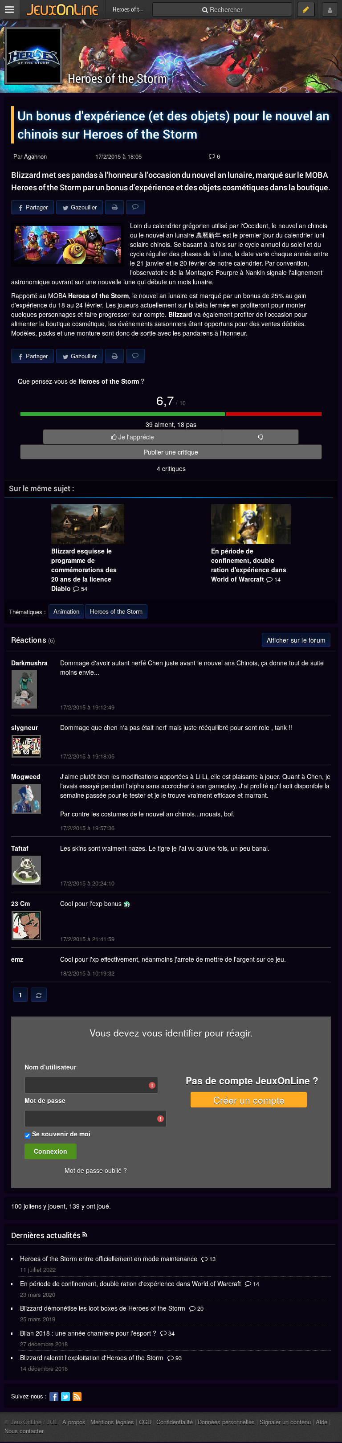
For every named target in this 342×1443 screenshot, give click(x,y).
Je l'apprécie (135, 436)
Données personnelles (226, 1422)
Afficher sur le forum (296, 639)
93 (178, 1357)
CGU (145, 1422)
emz (17, 959)
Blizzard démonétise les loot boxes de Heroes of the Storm (102, 1308)
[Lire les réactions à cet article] (135, 207)
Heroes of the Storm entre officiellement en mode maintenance (108, 1258)
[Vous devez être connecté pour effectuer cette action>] (260, 436)
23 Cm (20, 903)
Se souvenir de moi (61, 1133)
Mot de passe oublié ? (96, 1170)
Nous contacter (24, 1431)
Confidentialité (174, 1422)
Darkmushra (29, 662)
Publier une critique (171, 451)
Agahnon (35, 156)
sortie (148, 332)
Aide (321, 1422)
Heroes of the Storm (117, 78)
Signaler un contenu (285, 1422)
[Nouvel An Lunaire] (67, 245)
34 (171, 1333)
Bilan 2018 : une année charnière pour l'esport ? (88, 1332)
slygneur (24, 727)
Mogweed (26, 776)
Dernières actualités (46, 1235)
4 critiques (171, 468)
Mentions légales (112, 1422)
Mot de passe (44, 1100)
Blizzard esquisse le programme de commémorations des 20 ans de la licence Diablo (84, 569)
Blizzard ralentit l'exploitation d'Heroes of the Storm (91, 1357)
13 (212, 1258)
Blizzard (180, 314)
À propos (74, 1422)
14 (255, 1283)
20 (199, 1308)
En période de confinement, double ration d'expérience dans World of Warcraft (248, 564)
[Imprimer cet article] (114, 207)
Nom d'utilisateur (50, 1066)
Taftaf (19, 848)
